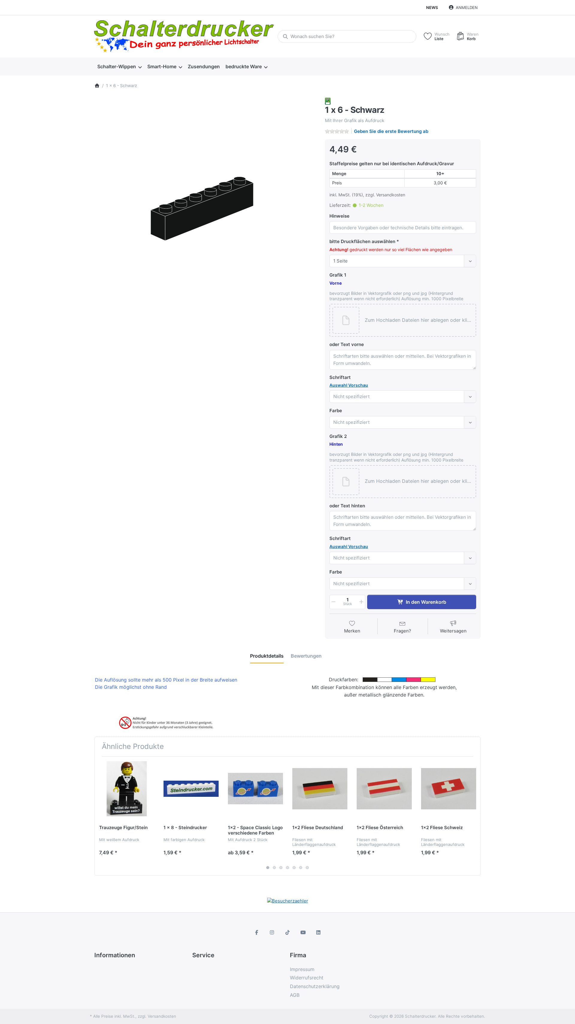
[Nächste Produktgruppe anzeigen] (473, 816)
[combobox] (347, 36)
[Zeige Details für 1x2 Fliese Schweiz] (448, 788)
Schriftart (340, 377)
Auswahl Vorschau (348, 385)
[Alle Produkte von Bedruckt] (328, 101)
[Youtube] (303, 932)
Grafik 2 (338, 436)
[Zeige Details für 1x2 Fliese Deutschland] (319, 788)
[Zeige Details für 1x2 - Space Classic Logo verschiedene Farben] (255, 788)
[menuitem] (119, 67)
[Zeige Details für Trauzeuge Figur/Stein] (126, 788)
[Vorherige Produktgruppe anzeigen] (101, 816)
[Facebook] (256, 932)
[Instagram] (272, 932)
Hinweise (339, 216)
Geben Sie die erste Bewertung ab (391, 131)
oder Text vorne (346, 344)
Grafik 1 (337, 275)
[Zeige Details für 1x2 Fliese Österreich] (384, 788)
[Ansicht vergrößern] (205, 208)
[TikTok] (287, 932)
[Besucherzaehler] (287, 900)
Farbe (335, 410)
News (432, 7)
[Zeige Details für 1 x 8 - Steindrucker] (191, 788)
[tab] (267, 655)
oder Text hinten (347, 506)
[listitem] (205, 208)
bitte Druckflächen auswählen (362, 241)
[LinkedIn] (318, 932)
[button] (419, 320)
